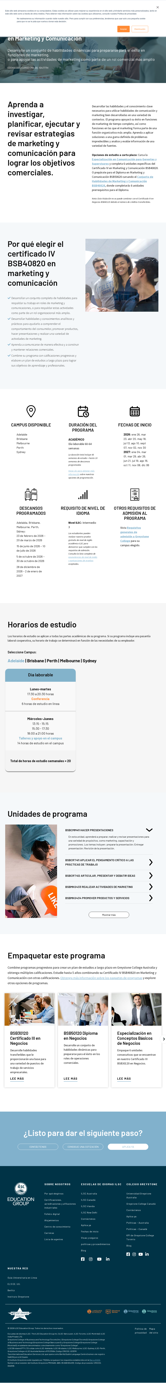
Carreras (49, 1233)
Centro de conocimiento (57, 1226)
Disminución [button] (139, 29)
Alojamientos (51, 1220)
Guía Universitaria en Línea (22, 1277)
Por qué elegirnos (54, 1193)
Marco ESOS (94, 1360)
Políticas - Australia (137, 1222)
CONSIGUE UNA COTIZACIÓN (83, 1146)
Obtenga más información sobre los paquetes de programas (101, 978)
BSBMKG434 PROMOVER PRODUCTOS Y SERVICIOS (97, 898)
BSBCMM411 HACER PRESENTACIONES (89, 830)
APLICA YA (128, 1146)
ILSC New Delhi (89, 1212)
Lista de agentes (53, 1239)
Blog (83, 1250)
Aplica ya (86, 1225)
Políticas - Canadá (136, 1229)
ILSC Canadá (88, 1199)
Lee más (17, 1078)
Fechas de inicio (89, 1231)
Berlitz (11, 1290)
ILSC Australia (89, 1193)
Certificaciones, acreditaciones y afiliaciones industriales (60, 1203)
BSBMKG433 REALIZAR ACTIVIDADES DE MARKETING (99, 887)
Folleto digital (52, 1214)
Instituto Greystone (18, 1296)
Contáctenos (88, 1218)
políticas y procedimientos (95, 1244)
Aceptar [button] (123, 29)
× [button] (158, 6)
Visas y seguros (89, 1237)
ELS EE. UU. (14, 1284)
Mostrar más (109, 914)
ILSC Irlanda (88, 1206)
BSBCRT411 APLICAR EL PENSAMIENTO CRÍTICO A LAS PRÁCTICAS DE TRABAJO (99, 862)
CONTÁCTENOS (38, 1146)
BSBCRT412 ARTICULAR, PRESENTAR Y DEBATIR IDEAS (100, 875)
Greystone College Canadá (140, 1203)
